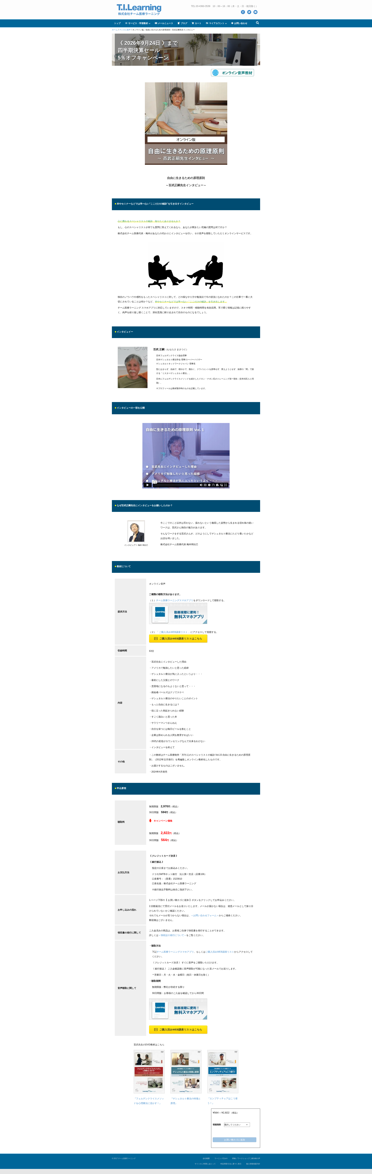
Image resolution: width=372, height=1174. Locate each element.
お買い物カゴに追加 (234, 1140)
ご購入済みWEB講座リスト (219, 952)
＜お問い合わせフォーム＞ (205, 915)
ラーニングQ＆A (220, 1158)
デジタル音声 (125, 30)
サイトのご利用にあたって (205, 1164)
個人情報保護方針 (253, 1164)
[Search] (257, 22)
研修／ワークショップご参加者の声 (246, 1158)
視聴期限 (217, 1124)
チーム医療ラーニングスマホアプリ (174, 600)
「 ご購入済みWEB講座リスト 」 (173, 632)
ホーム (115, 30)
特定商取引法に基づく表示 (230, 1164)
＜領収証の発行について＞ (172, 935)
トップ (117, 23)
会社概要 (206, 1158)
